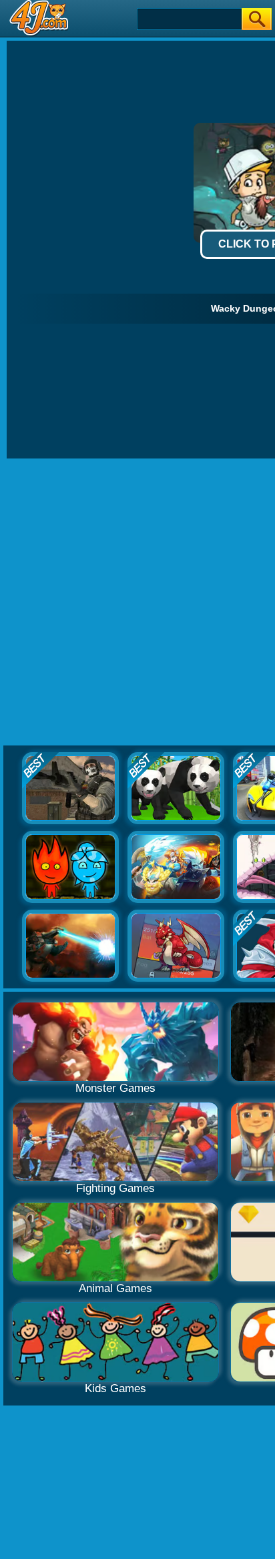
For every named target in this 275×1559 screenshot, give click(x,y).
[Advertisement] (137, 602)
